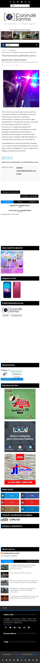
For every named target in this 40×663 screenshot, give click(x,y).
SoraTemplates (15, 654)
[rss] (25, 1)
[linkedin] (20, 627)
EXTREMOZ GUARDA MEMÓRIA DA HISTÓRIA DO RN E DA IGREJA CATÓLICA (23, 590)
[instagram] (29, 1)
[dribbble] (21, 660)
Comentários (33, 561)
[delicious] (36, 660)
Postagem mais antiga (29, 196)
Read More (7, 624)
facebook (32, 202)
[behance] (29, 660)
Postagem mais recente (10, 192)
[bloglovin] (21, 1)
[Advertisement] (20, 340)
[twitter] (10, 627)
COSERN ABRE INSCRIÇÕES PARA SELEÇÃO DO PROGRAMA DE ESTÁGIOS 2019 (22, 566)
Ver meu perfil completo (9, 556)
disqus (20, 202)
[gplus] (14, 1)
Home (4, 50)
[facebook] (10, 1)
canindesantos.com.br (11, 553)
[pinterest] (17, 1)
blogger (7, 202)
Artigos (7, 561)
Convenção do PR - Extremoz (21, 573)
